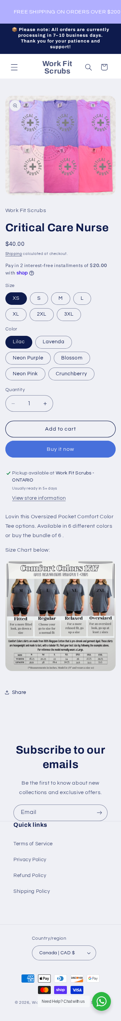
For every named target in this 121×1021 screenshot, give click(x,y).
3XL (69, 314)
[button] (14, 67)
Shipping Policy (31, 891)
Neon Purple (28, 357)
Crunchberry (71, 373)
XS (16, 298)
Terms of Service (33, 843)
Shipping (13, 254)
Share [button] (19, 692)
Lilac (19, 341)
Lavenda (54, 341)
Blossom (71, 357)
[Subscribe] (99, 813)
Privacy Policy (29, 859)
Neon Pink (25, 373)
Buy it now (61, 449)
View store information (39, 498)
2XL (41, 314)
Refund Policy (29, 875)
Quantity (15, 389)
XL (16, 314)
